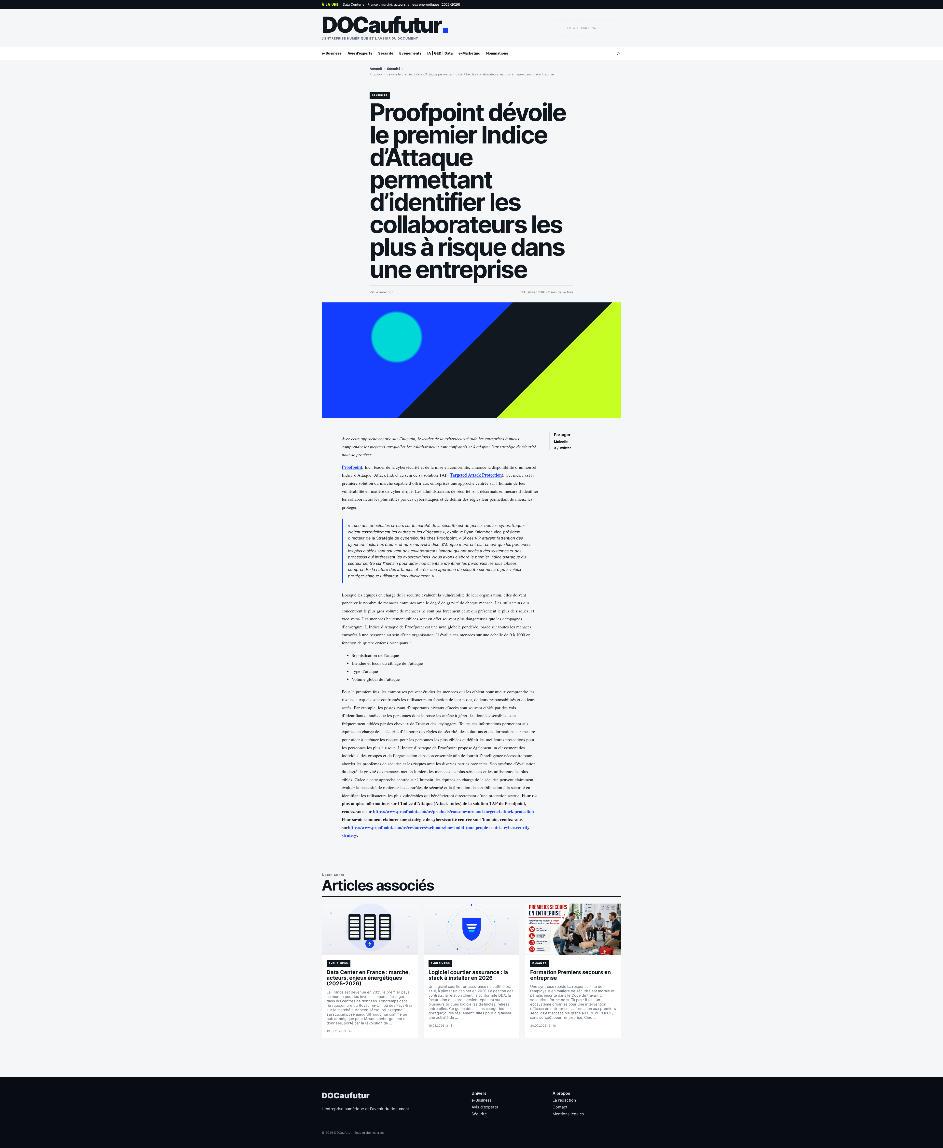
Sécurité (385, 53)
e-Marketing (469, 53)
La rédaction (564, 1100)
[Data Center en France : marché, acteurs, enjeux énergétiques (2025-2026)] (370, 929)
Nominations (497, 53)
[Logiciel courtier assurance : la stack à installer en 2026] (472, 929)
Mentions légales (568, 1113)
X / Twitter (562, 448)
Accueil (376, 69)
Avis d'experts (359, 53)
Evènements (410, 53)
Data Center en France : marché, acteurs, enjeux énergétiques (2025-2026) (401, 4)
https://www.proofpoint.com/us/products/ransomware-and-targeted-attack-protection (453, 811)
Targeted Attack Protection (476, 475)
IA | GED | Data (440, 53)
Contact (560, 1107)
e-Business (332, 53)
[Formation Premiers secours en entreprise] (573, 929)
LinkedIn (561, 441)
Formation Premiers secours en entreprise (570, 975)
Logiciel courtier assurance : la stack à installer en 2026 (468, 975)
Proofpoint (352, 467)
